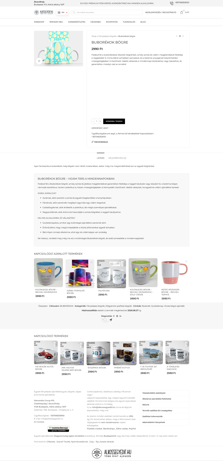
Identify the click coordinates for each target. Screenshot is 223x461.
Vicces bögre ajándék (174, 306)
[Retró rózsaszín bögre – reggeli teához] (174, 272)
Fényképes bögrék (107, 36)
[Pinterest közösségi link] (117, 316)
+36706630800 (99, 136)
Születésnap (157, 306)
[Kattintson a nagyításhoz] (39, 61)
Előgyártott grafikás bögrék (119, 306)
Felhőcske (104, 291)
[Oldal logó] (44, 12)
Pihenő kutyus (122, 368)
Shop (94, 36)
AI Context (39, 422)
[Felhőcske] (111, 273)
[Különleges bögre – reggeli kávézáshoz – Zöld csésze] (143, 272)
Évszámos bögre (97, 368)
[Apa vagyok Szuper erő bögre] (72, 353)
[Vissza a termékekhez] (179, 36)
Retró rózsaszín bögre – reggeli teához (170, 292)
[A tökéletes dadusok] (177, 352)
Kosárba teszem (114, 121)
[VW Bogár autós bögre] (46, 352)
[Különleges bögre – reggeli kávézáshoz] (48, 272)
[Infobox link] (49, 3)
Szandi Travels (63, 441)
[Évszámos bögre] (98, 353)
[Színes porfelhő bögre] (79, 273)
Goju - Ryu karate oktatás (101, 441)
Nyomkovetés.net (79, 441)
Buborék (146, 306)
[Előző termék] (176, 36)
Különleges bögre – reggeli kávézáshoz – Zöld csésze (141, 292)
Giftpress (50, 441)
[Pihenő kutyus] (125, 353)
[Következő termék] (183, 36)
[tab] (100, 157)
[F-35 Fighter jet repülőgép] (151, 352)
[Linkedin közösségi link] (120, 316)
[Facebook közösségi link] (113, 316)
